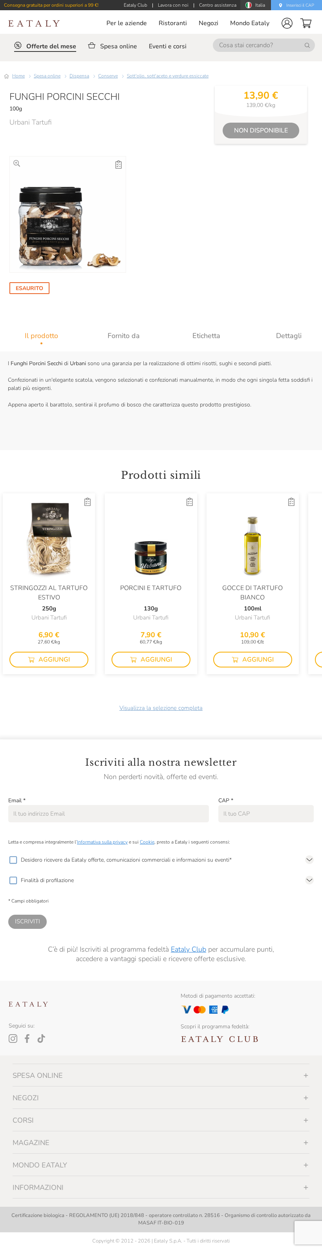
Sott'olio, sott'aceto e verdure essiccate (168, 76)
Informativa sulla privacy (102, 842)
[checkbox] (13, 860)
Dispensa (79, 76)
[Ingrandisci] (16, 163)
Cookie (147, 842)
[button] (287, 23)
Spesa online (47, 76)
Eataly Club (188, 949)
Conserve (108, 76)
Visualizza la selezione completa (161, 708)
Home (18, 76)
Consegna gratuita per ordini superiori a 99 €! (51, 5)
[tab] (41, 335)
